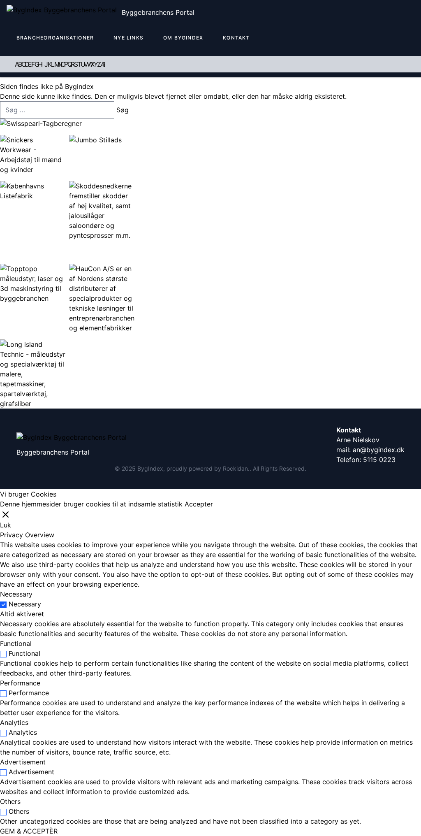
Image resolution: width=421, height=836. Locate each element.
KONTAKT (236, 38)
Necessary (25, 604)
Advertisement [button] (23, 762)
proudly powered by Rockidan (207, 468)
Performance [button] (20, 683)
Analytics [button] (14, 722)
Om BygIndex (183, 38)
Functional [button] (16, 643)
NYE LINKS (128, 38)
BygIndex (150, 468)
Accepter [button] (199, 504)
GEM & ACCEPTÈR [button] (29, 831)
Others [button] (10, 801)
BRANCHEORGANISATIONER (55, 38)
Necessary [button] (16, 594)
